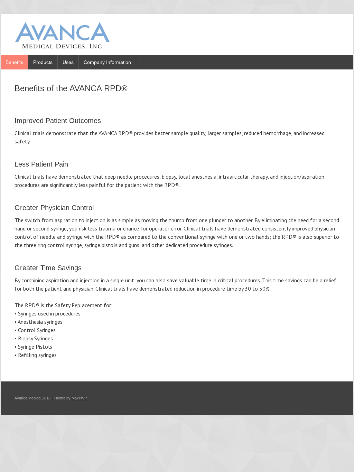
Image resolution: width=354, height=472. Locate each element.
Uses (68, 62)
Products (43, 62)
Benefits (14, 62)
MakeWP (79, 398)
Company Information (107, 62)
